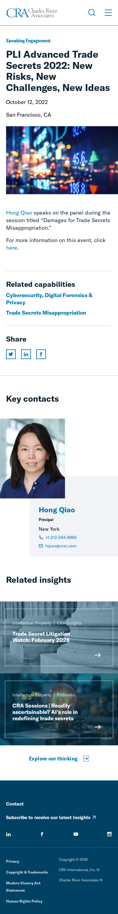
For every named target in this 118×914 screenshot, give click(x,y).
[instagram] (109, 834)
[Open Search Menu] (92, 12)
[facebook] (42, 834)
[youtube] (76, 834)
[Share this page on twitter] (11, 354)
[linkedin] (8, 834)
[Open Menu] (108, 12)
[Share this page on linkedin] (26, 354)
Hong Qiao (19, 212)
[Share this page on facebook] (41, 354)
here (11, 247)
